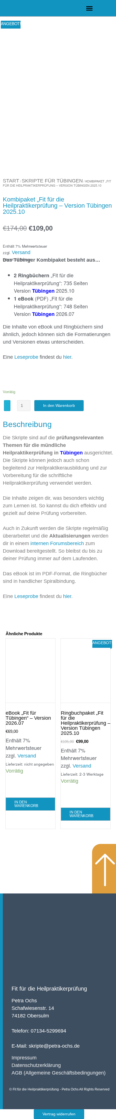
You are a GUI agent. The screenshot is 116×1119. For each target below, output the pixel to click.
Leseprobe (26, 357)
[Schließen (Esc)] (97, 6)
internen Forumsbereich (57, 543)
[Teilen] (85, 6)
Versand (21, 252)
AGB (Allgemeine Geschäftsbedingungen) (59, 1073)
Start (11, 181)
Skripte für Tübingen (52, 181)
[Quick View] (16, 786)
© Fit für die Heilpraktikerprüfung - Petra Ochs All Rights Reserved (59, 1089)
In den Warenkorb (59, 405)
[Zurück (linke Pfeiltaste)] (10, 560)
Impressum (24, 1058)
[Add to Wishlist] (7, 405)
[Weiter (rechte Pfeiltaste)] (106, 560)
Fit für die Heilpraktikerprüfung (49, 989)
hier (67, 357)
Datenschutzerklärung (36, 1065)
